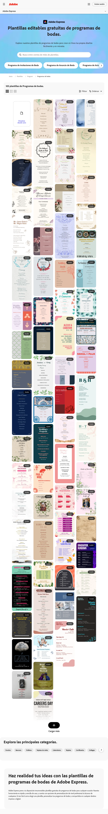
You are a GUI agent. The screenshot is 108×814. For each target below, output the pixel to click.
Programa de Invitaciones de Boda (23, 65)
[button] (89, 4)
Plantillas (20, 76)
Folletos (29, 750)
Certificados (80, 750)
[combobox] (54, 54)
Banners (18, 750)
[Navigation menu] (4, 4)
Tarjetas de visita (42, 750)
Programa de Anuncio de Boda (61, 65)
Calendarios (57, 750)
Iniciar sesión (99, 4)
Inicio (10, 76)
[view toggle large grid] (15, 91)
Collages (92, 750)
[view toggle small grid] (7, 91)
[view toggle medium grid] (11, 91)
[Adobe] (13, 4)
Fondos (8, 750)
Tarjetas (68, 750)
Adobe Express (9, 11)
